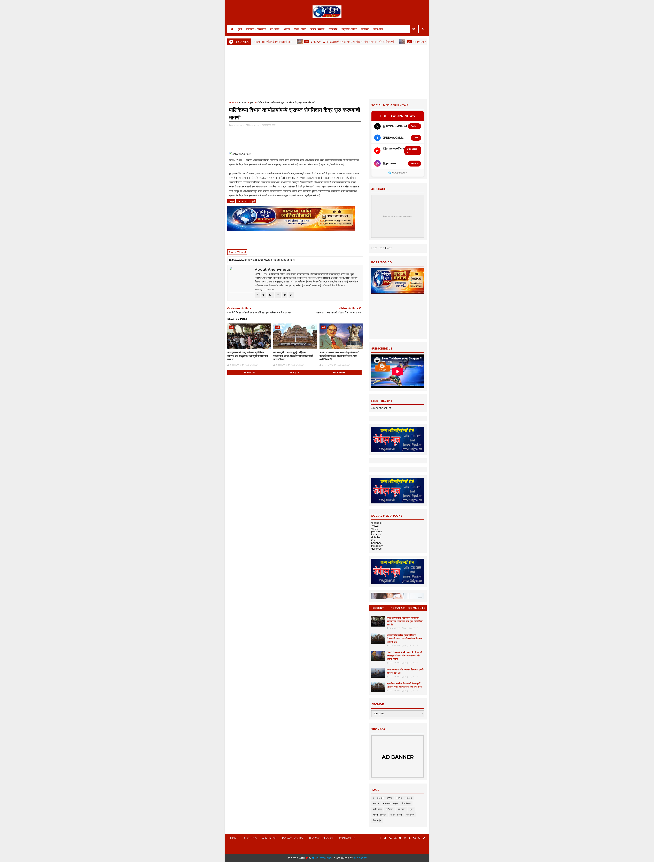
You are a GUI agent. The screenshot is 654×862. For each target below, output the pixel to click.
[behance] (414, 838)
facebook (339, 372)
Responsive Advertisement (397, 216)
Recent (378, 608)
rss (373, 540)
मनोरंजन (365, 29)
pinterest (376, 531)
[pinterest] (395, 838)
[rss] (409, 838)
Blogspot (360, 858)
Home (232, 102)
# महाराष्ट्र (241, 201)
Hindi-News (404, 798)
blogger (249, 372)
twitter (375, 525)
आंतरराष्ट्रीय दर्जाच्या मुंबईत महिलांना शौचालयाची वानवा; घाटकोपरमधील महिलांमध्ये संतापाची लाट (293, 356)
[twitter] (385, 838)
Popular (398, 608)
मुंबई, (274, 125)
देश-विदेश (274, 29)
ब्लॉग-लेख (378, 29)
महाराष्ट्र (242, 102)
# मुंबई (252, 201)
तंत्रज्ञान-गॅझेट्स (349, 29)
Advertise (269, 838)
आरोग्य (287, 29)
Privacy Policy (292, 838)
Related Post (237, 318)
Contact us (347, 838)
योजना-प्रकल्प (317, 29)
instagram (377, 534)
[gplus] (390, 838)
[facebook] (380, 838)
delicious (376, 548)
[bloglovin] (400, 838)
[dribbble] (405, 838)
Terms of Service (321, 838)
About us (250, 838)
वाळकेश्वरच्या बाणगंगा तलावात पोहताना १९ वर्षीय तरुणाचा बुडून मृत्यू (403, 41)
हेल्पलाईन (377, 820)
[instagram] (419, 838)
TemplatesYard (322, 858)
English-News (382, 798)
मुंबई (240, 29)
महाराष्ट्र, (268, 125)
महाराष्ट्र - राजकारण (256, 29)
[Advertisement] (327, 72)
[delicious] (424, 838)
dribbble (376, 537)
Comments (417, 608)
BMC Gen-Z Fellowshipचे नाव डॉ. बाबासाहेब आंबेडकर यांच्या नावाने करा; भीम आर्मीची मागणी (313, 41)
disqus (294, 372)
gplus (374, 528)
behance (376, 542)
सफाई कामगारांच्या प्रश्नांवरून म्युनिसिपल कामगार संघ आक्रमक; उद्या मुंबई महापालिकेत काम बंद (247, 356)
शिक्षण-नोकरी (300, 29)
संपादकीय (333, 29)
